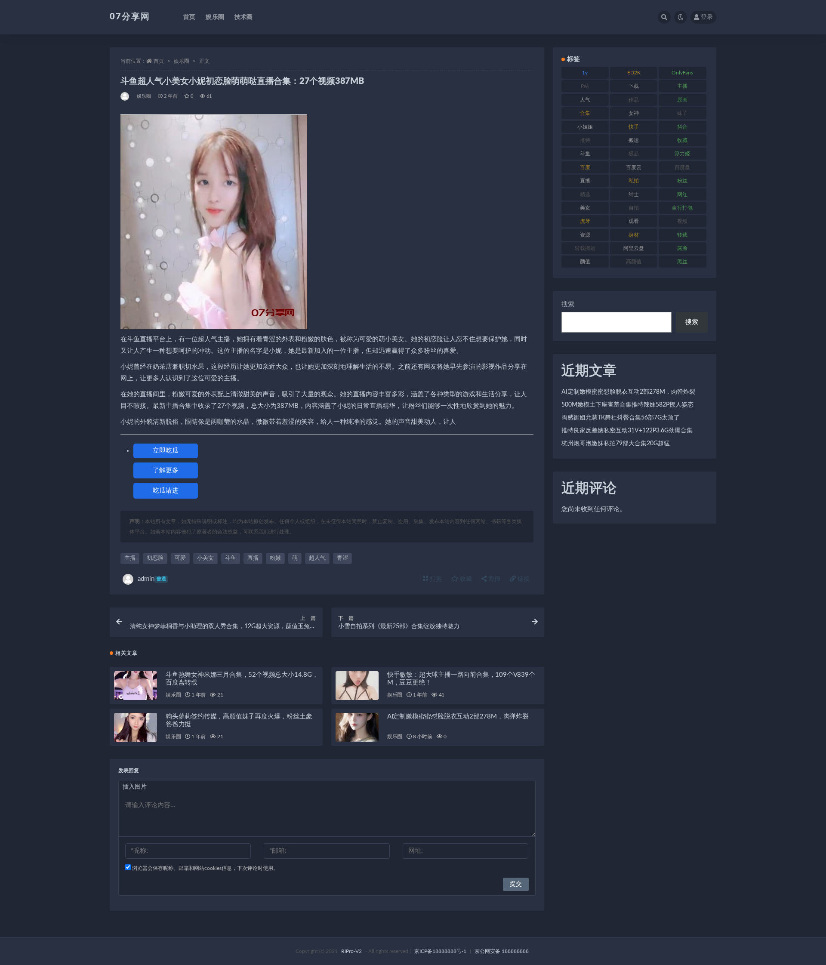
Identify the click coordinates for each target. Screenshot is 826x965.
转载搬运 (585, 248)
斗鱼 (230, 558)
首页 (189, 17)
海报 (493, 579)
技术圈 (243, 17)
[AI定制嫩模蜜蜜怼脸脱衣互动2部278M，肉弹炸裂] (357, 727)
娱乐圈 (215, 17)
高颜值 (633, 261)
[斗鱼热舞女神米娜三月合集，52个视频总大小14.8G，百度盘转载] (135, 685)
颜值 (585, 261)
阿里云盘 (633, 248)
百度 (585, 167)
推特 (585, 140)
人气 (585, 99)
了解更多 (166, 470)
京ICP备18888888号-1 (440, 951)
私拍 (634, 180)
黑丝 (682, 261)
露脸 (682, 248)
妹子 (682, 113)
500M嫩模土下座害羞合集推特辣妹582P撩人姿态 (627, 405)
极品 (634, 153)
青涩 (342, 558)
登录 (707, 17)
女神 (634, 113)
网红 (682, 194)
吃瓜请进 (166, 490)
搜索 (567, 304)
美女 (585, 207)
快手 (634, 126)
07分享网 (130, 16)
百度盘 (682, 167)
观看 (634, 221)
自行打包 (682, 207)
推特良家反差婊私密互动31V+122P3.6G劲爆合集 (627, 431)
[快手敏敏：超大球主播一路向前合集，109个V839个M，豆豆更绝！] (357, 685)
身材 (634, 234)
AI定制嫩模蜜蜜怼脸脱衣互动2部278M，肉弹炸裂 (458, 716)
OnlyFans (682, 72)
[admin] (125, 96)
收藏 (465, 579)
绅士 (634, 194)
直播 (253, 558)
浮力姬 (682, 153)
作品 (634, 99)
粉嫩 (275, 558)
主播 (130, 558)
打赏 (435, 579)
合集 (585, 113)
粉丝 (682, 180)
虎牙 (585, 221)
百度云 (633, 167)
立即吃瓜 (166, 450)
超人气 (317, 558)
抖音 (682, 126)
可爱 (180, 558)
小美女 (205, 558)
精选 (585, 194)
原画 (682, 99)
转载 (682, 234)
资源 (585, 234)
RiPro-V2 (351, 951)
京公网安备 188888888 (502, 951)
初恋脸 (155, 558)
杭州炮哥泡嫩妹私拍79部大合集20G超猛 (615, 444)
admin (152, 579)
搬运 (634, 140)
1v (585, 72)
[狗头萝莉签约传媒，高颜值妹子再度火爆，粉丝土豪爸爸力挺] (135, 727)
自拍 (634, 207)
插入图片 (135, 787)
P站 (585, 86)
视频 (682, 221)
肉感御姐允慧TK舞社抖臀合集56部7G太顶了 (620, 418)
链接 (523, 579)
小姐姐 (585, 126)
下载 (634, 86)
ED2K (634, 72)
